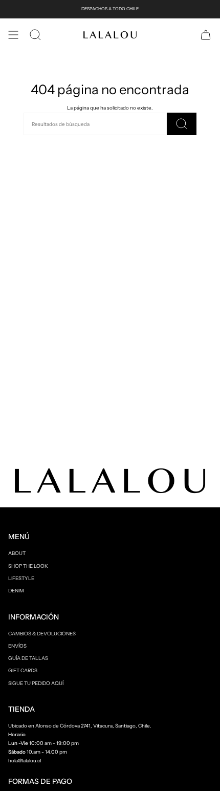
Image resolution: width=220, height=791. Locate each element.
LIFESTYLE (21, 578)
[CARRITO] (205, 35)
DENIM (16, 590)
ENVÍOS (17, 646)
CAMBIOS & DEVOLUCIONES (42, 633)
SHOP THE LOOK (28, 566)
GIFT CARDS (22, 670)
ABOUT (17, 553)
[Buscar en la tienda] (181, 124)
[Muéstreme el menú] (13, 35)
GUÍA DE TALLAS (28, 658)
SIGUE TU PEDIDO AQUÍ (35, 683)
